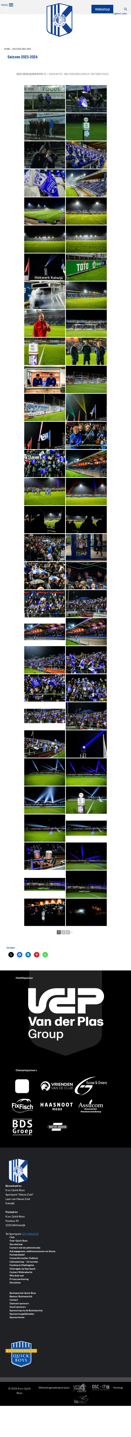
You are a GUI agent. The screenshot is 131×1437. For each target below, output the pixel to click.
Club (12, 1237)
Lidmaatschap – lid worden (24, 1261)
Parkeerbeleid (17, 1254)
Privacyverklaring (19, 1279)
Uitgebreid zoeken (120, 13)
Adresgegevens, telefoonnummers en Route (32, 1251)
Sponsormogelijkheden (22, 1314)
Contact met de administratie (25, 1247)
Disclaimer (15, 1282)
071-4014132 (30, 1233)
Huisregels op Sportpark (22, 1269)
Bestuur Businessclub (21, 1296)
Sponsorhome (17, 1317)
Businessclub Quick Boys (23, 1293)
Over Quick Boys (18, 1240)
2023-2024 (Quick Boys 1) (31, 74)
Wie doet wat (17, 1275)
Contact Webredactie (21, 1272)
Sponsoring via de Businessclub (26, 1310)
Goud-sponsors (18, 1307)
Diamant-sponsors (19, 1303)
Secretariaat (16, 1244)
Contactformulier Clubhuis (24, 1258)
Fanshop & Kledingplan (22, 1265)
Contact (14, 1300)
